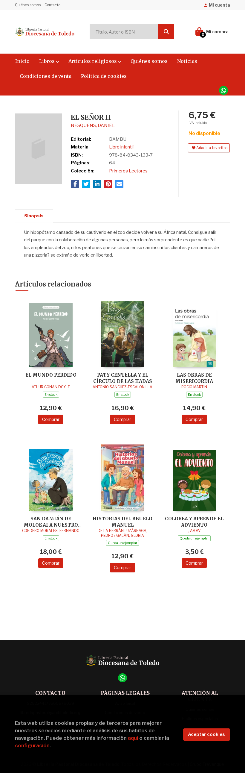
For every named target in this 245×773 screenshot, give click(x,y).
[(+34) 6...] (223, 90)
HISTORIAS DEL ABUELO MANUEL (122, 522)
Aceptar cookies (206, 734)
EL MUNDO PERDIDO (50, 375)
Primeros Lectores (128, 171)
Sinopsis (34, 216)
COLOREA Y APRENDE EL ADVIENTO (194, 522)
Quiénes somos (28, 5)
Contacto (52, 5)
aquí (133, 738)
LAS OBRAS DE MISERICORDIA (194, 378)
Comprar (50, 419)
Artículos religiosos (93, 61)
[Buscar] (166, 31)
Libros (47, 61)
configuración (32, 745)
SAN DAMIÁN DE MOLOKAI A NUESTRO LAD (51, 522)
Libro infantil (121, 147)
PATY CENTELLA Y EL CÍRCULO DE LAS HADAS (122, 378)
